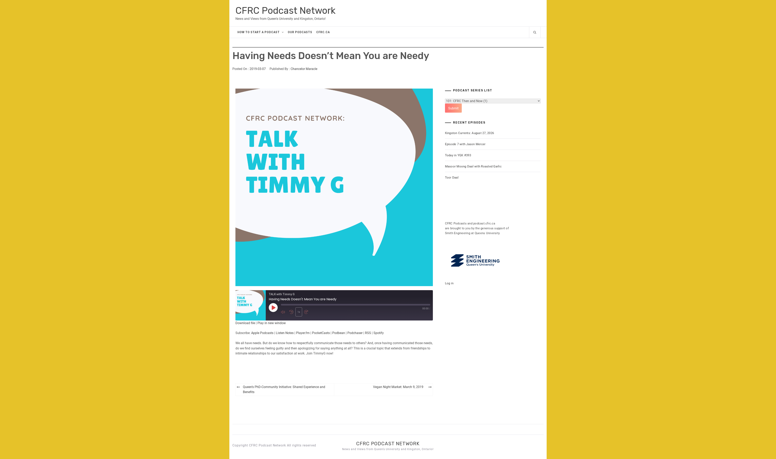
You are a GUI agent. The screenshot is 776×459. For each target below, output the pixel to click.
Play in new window (271, 323)
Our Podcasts (300, 32)
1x (298, 312)
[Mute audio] (284, 311)
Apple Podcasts (262, 333)
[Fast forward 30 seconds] (307, 311)
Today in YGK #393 (458, 155)
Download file (245, 323)
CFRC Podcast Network (285, 10)
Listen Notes (285, 333)
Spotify (378, 333)
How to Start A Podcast (258, 32)
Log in (449, 283)
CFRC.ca (323, 32)
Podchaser (355, 333)
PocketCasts (321, 333)
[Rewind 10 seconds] (291, 311)
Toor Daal (452, 177)
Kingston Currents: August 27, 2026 (469, 133)
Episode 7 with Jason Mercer (465, 144)
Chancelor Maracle (304, 69)
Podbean (338, 333)
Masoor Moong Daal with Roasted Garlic (473, 166)
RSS (368, 333)
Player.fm (303, 333)
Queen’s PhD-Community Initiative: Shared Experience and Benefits (284, 389)
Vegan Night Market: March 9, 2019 (398, 387)
